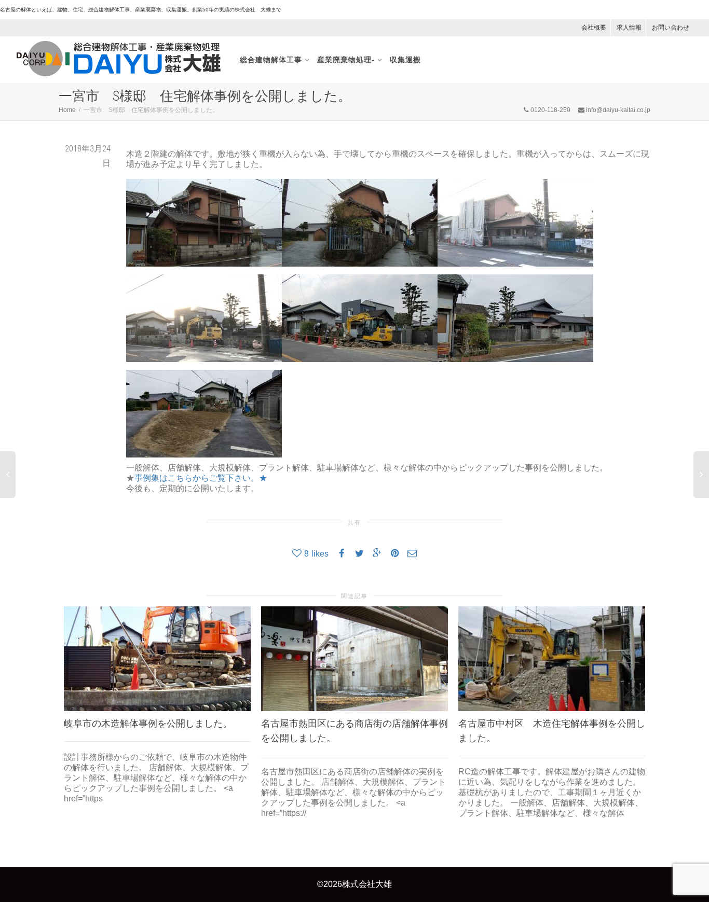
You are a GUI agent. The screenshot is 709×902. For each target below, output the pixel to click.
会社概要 (593, 27)
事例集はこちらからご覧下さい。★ (200, 478)
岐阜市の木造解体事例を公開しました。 (148, 723)
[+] (157, 659)
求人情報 (629, 27)
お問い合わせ (670, 27)
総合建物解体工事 (271, 59)
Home (67, 110)
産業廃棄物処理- (346, 59)
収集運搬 (405, 59)
